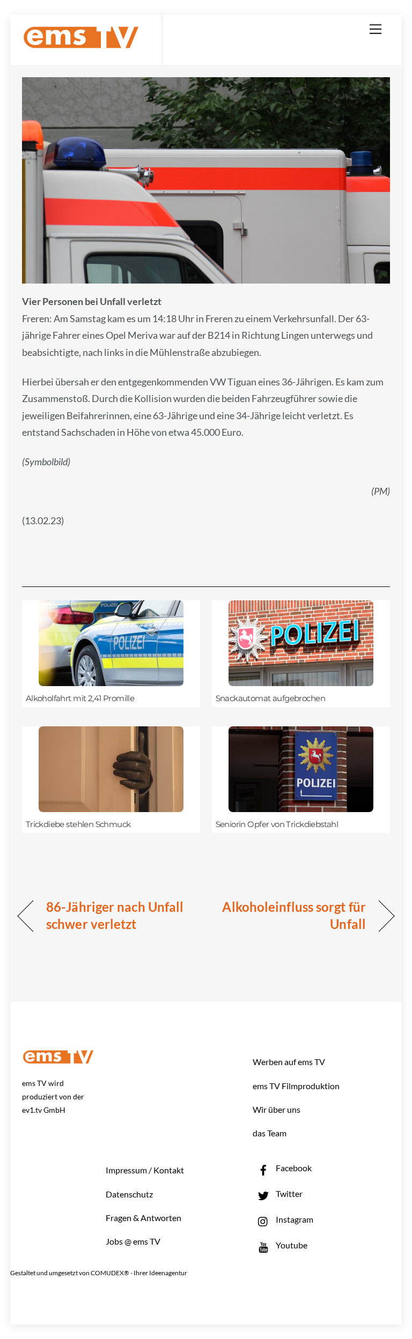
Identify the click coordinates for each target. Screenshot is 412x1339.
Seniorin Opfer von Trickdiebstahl (277, 824)
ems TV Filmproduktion (296, 1086)
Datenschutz (129, 1194)
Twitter (288, 1193)
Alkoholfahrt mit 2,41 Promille (80, 698)
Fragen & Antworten (143, 1217)
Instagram (293, 1219)
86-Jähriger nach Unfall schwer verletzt (114, 915)
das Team (269, 1133)
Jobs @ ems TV (133, 1241)
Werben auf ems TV (289, 1062)
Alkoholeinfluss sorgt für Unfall (291, 915)
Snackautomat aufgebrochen (270, 698)
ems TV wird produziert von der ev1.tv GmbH (53, 1096)
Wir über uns (276, 1109)
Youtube (290, 1245)
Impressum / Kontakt (145, 1170)
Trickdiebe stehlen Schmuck (78, 824)
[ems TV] (81, 42)
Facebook (293, 1168)
